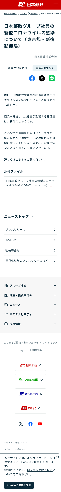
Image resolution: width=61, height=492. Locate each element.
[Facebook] (32, 78)
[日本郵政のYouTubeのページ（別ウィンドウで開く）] (40, 424)
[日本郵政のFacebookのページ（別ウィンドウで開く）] (30, 424)
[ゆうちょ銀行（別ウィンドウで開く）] (30, 379)
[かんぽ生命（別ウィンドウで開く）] (30, 393)
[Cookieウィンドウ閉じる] (57, 457)
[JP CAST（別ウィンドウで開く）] (30, 408)
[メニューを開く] (55, 4)
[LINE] (51, 78)
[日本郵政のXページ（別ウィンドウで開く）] (21, 424)
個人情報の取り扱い (40, 470)
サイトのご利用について (16, 442)
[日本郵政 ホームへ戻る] (30, 4)
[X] (42, 78)
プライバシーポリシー (14, 449)
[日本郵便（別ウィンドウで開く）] (30, 365)
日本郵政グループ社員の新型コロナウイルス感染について (30, 183)
